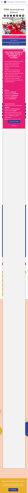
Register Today (14, 121)
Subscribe (13, 489)
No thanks (14, 125)
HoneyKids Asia (14, 2)
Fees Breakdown (14, 44)
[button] (24, 2)
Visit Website (14, 40)
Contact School (14, 37)
